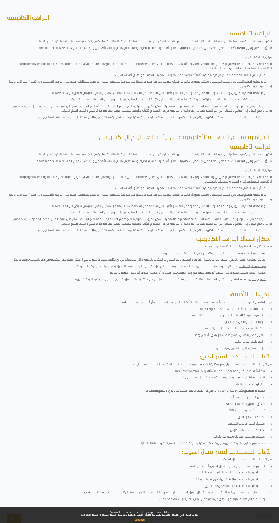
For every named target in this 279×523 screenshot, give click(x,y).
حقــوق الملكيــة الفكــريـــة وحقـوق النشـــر (157, 515)
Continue (140, 519)
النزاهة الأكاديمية (126, 515)
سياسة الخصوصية (90, 515)
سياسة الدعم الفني (189, 515)
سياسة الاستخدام (108, 515)
